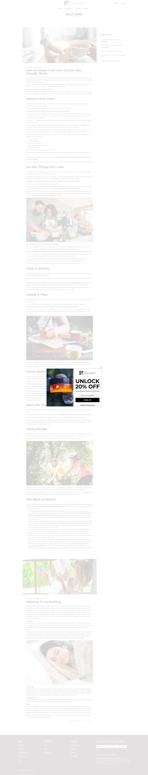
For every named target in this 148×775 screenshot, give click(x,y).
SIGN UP (87, 400)
